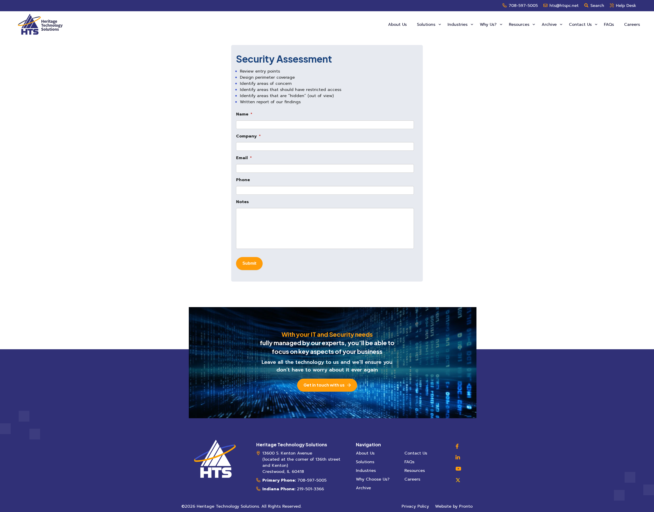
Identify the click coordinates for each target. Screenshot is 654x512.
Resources (520, 24)
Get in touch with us (324, 385)
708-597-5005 (523, 6)
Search (597, 6)
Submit (249, 263)
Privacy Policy (415, 506)
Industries (458, 24)
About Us (397, 24)
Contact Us (581, 24)
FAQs (609, 24)
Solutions (427, 24)
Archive (550, 24)
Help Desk (626, 6)
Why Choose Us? (373, 479)
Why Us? (489, 24)
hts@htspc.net (564, 6)
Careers (632, 24)
